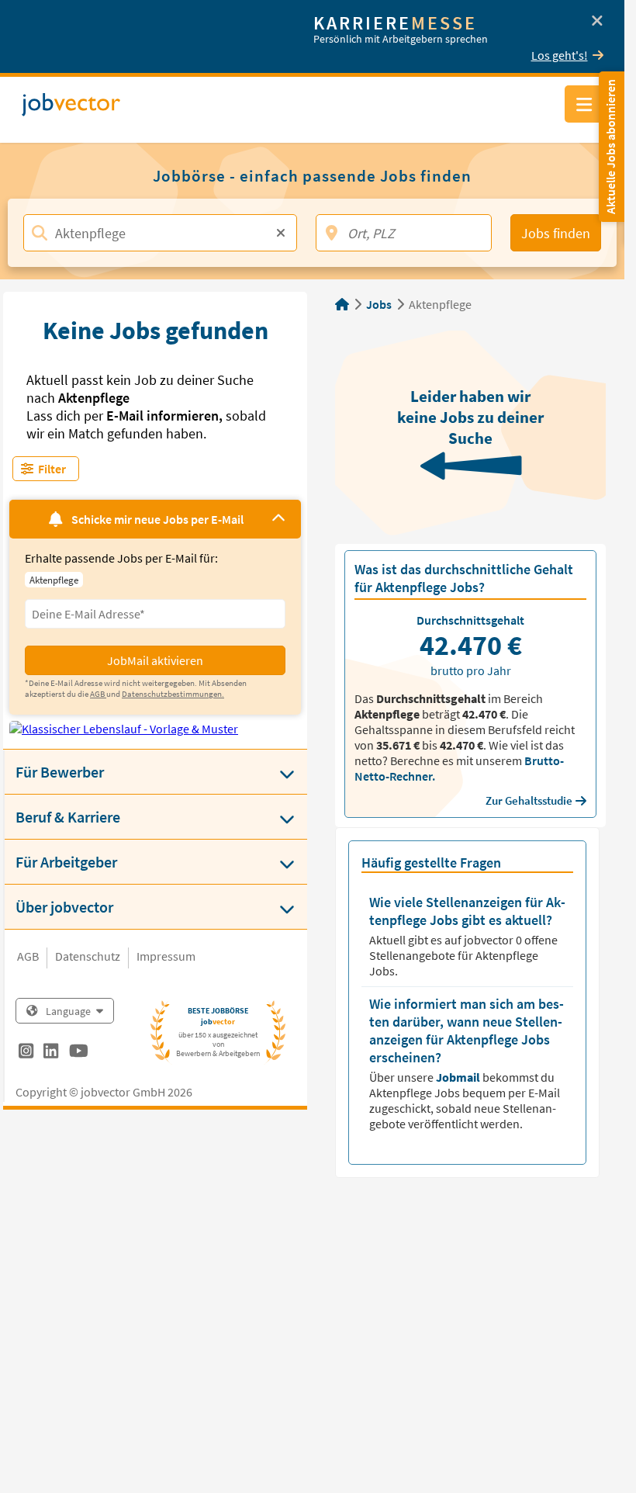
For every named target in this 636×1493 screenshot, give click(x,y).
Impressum (166, 956)
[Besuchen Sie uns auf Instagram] (26, 1053)
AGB (28, 956)
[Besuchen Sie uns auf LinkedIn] (50, 1053)
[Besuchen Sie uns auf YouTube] (78, 1053)
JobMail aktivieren (155, 660)
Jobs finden (555, 233)
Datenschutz (87, 956)
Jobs (379, 304)
